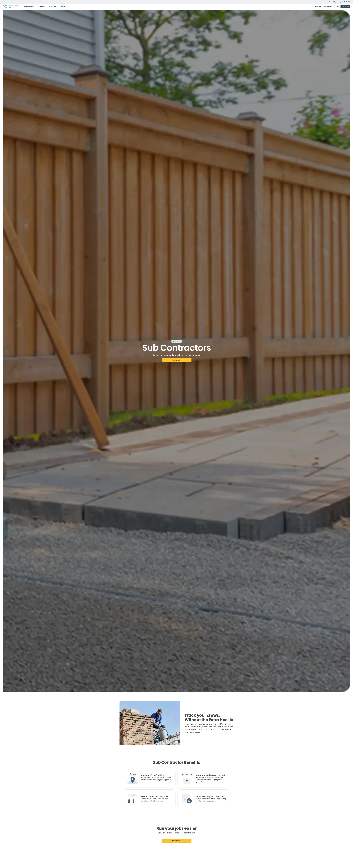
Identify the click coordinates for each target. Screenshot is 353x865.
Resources (52, 6)
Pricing (63, 6)
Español (318, 6)
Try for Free (346, 6)
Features (41, 6)
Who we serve (28, 6)
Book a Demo (328, 6)
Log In (337, 6)
